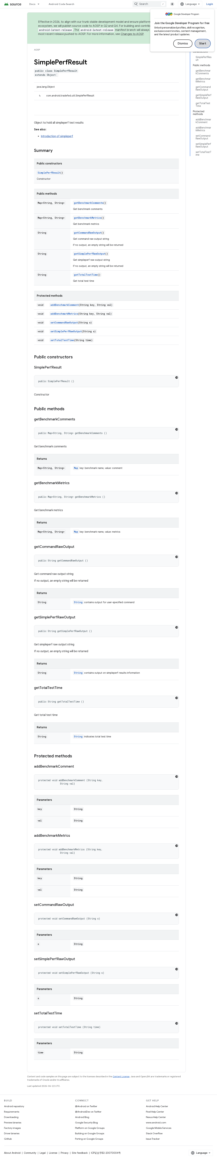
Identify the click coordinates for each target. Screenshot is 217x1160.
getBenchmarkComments (88, 202)
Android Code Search (61, 4)
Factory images (12, 1127)
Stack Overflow (154, 1133)
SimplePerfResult (49, 172)
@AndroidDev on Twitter (88, 1111)
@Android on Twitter (86, 1106)
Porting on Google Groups (89, 1138)
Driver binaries (11, 1133)
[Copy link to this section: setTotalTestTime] (65, 1014)
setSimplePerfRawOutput (66, 331)
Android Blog (82, 1117)
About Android (12, 1153)
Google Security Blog (86, 1122)
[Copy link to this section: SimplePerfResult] (65, 368)
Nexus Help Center (156, 1117)
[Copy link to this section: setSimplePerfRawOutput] (78, 959)
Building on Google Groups (89, 1133)
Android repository (14, 1106)
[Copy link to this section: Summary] (56, 151)
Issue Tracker (153, 1138)
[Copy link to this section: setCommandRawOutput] (77, 905)
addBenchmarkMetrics (64, 313)
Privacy (64, 1153)
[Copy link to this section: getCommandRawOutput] (77, 547)
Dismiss (183, 43)
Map (76, 468)
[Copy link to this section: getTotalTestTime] (65, 688)
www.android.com (156, 1122)
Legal (43, 1153)
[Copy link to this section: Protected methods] (75, 756)
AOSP (37, 49)
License (53, 1153)
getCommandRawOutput (87, 232)
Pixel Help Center (155, 1111)
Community (30, 1153)
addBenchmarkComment (65, 304)
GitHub (8, 1138)
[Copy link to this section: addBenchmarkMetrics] (73, 836)
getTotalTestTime (86, 274)
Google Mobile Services (158, 1127)
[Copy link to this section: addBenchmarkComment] (77, 767)
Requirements (11, 1111)
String (78, 602)
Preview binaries (12, 1122)
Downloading (11, 1117)
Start (202, 43)
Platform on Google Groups (89, 1127)
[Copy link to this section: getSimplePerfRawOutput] (78, 618)
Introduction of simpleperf (57, 136)
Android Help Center (157, 1106)
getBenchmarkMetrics (87, 217)
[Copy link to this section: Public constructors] (76, 357)
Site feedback (80, 1153)
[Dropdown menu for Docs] (40, 4)
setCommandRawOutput (64, 322)
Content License (121, 1076)
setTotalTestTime (62, 340)
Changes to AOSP (132, 34)
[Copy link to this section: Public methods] (67, 409)
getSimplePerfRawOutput (89, 253)
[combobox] (149, 4)
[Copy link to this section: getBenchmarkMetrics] (73, 483)
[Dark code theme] (177, 377)
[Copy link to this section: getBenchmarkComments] (78, 420)
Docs (32, 4)
